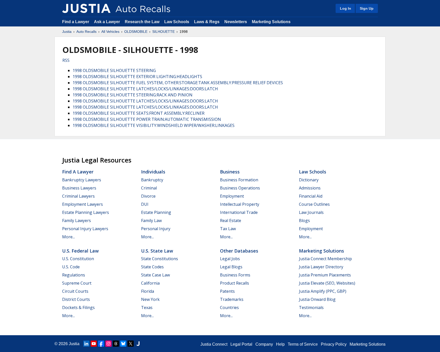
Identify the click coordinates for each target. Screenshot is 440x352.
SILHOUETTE (163, 32)
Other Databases (239, 251)
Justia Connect (213, 344)
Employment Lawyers (82, 204)
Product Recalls (234, 283)
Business (230, 172)
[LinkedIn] (86, 344)
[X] (131, 344)
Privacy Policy (334, 344)
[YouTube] (94, 344)
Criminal (149, 188)
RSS (66, 60)
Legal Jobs (230, 258)
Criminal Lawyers (78, 196)
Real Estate (230, 220)
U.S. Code (71, 267)
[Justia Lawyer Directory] (138, 344)
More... (68, 237)
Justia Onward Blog (317, 299)
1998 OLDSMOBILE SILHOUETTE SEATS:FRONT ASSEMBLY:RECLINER (138, 113)
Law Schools (176, 22)
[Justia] (86, 8)
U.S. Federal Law (80, 251)
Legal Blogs (231, 267)
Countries (229, 307)
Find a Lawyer (75, 22)
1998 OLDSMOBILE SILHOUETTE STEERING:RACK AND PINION (133, 95)
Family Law (151, 220)
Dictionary (309, 180)
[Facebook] (101, 344)
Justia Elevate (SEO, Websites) (327, 283)
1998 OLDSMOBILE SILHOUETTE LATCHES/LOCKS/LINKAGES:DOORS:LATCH (145, 89)
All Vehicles (110, 32)
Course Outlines (314, 204)
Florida (147, 291)
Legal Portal (241, 344)
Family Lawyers (76, 220)
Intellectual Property (239, 204)
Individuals (153, 172)
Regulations (73, 275)
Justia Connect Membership (325, 258)
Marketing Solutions (271, 22)
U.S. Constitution (78, 258)
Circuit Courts (75, 291)
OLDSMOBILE (135, 32)
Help (280, 344)
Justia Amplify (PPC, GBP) (322, 291)
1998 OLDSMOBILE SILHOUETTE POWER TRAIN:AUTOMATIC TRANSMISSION (147, 119)
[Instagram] (108, 344)
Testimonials (311, 307)
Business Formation (239, 180)
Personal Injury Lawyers (85, 228)
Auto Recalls (86, 32)
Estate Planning (156, 212)
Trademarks (231, 299)
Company (264, 344)
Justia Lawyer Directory (321, 267)
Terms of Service (303, 344)
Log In (345, 8)
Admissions (310, 188)
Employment (232, 196)
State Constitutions (159, 258)
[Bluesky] (123, 344)
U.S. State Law (157, 251)
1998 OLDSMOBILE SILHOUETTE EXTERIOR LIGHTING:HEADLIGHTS (137, 76)
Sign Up (367, 8)
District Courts (76, 299)
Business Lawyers (79, 188)
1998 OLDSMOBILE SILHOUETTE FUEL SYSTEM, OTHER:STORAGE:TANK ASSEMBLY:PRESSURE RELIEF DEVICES (178, 82)
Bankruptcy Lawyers (81, 180)
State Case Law (155, 275)
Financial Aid (310, 196)
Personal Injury (155, 228)
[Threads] (116, 344)
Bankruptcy (152, 180)
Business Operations (240, 188)
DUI (144, 204)
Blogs (304, 220)
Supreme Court (76, 283)
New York (150, 299)
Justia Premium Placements (325, 275)
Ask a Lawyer (107, 22)
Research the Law (142, 22)
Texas (147, 307)
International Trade (239, 212)
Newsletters (235, 22)
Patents (227, 291)
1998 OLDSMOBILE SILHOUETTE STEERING (114, 70)
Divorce (148, 196)
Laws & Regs (206, 22)
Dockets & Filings (78, 307)
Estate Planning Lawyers (85, 212)
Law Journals (311, 212)
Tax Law (228, 228)
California (150, 283)
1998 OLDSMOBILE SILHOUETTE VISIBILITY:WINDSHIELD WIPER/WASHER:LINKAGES (154, 125)
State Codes (152, 267)
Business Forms (235, 275)
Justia (67, 32)
